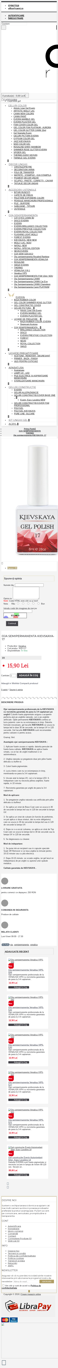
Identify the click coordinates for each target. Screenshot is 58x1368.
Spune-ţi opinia (16, 690)
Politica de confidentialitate (22, 1256)
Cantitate (5, 675)
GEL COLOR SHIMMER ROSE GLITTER (32, 302)
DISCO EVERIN (21, 221)
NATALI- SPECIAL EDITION (27, 248)
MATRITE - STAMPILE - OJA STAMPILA (32, 175)
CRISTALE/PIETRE (23, 167)
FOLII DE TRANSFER (24, 172)
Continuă (12, 623)
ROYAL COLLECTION (30, 343)
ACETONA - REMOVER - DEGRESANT (32, 356)
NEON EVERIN (21, 251)
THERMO (18, 268)
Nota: (6, 604)
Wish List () (13, 1241)
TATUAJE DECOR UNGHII (26, 183)
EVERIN (18, 223)
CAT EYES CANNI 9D (24, 218)
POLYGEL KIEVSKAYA (24, 411)
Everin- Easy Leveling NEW (32, 400)
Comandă (13, 1233)
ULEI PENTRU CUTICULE (26, 361)
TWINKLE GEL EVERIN (24, 158)
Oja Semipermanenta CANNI (27, 279)
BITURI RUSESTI (22, 192)
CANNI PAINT (20, 116)
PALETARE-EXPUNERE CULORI (29, 198)
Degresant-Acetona (28, 324)
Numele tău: (9, 585)
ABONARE (47, 1281)
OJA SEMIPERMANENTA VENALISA (31, 259)
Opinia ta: (8, 598)
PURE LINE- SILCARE (24, 414)
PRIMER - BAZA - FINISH (26, 358)
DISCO (23, 332)
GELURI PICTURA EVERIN (26, 136)
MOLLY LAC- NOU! (22, 243)
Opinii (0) (12, 568)
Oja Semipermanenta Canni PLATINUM (31, 287)
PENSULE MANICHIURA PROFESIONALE (33, 201)
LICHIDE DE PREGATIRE (26, 319)
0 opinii (4, 690)
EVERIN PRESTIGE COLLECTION (30, 229)
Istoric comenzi (15, 1231)
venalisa (34, 945)
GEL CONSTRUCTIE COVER (27, 305)
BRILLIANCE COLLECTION (32, 330)
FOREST (24, 338)
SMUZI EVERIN (21, 265)
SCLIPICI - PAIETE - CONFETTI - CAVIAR (33, 181)
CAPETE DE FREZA (23, 195)
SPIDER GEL (20, 152)
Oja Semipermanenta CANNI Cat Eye (31, 281)
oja (11, 945)
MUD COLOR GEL (22, 144)
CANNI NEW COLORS (24, 114)
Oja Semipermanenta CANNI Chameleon (32, 284)
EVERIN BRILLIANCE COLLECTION (30, 226)
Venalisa (22, 646)
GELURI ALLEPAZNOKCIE (26, 392)
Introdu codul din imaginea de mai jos (20, 608)
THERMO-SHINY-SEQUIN (25, 155)
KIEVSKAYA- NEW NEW (25, 240)
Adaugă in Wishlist (10, 683)
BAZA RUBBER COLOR (25, 300)
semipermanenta (21, 945)
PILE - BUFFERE (22, 203)
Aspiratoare (19, 370)
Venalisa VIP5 (20, 273)
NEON (23, 341)
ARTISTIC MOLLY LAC (24, 111)
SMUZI (23, 346)
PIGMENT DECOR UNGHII (26, 178)
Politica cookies (16, 1258)
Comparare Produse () (20, 1238)
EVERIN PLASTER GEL (25, 122)
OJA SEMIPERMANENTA (26, 327)
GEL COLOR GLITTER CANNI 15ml (30, 130)
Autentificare (14, 1226)
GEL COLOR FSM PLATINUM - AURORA (32, 127)
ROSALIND (19, 262)
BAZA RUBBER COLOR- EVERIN (35, 321)
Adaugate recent (17, 951)
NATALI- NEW (20, 245)
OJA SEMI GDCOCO (23, 254)
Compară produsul (29, 683)
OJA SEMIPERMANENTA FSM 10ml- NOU (33, 276)
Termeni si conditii (17, 1253)
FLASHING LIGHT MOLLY (26, 234)
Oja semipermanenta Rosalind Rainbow (31, 256)
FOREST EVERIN (22, 237)
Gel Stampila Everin (23, 133)
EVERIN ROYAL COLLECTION (28, 232)
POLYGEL (18, 408)
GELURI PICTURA (22, 308)
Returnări (12, 1263)
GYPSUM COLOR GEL (24, 138)
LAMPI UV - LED (21, 373)
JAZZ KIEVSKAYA (22, 141)
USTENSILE (19, 209)
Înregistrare (13, 1228)
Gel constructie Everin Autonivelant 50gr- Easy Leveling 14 (25, 1158)
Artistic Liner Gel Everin (24, 108)
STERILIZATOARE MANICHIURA (29, 381)
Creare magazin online (31, 1294)
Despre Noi (13, 1251)
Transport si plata (16, 1260)
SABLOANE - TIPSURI (24, 206)
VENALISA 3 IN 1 (22, 270)
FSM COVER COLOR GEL (26, 125)
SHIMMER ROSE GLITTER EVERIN (30, 149)
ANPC (11, 1265)
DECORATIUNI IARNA (24, 169)
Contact (12, 1236)
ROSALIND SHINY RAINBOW (27, 147)
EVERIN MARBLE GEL (24, 119)
